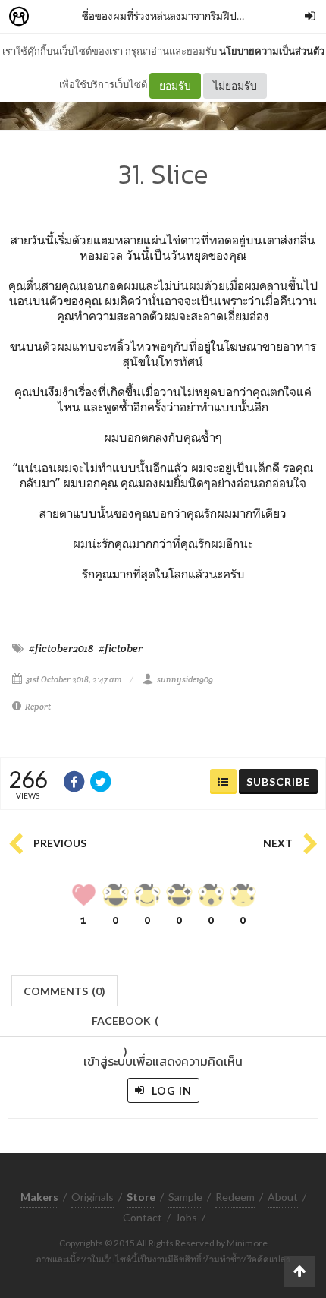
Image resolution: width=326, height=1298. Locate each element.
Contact (142, 1217)
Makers (52, 17)
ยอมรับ (175, 85)
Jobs (186, 1217)
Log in (170, 1090)
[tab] (64, 989)
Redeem (235, 1196)
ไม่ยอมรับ (235, 85)
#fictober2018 (61, 648)
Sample (185, 1196)
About (283, 1196)
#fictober (121, 648)
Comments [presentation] (64, 991)
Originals (92, 1196)
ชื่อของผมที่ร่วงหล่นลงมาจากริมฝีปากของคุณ (182, 15)
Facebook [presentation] (125, 1025)
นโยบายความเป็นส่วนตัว (271, 51)
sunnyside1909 (185, 679)
